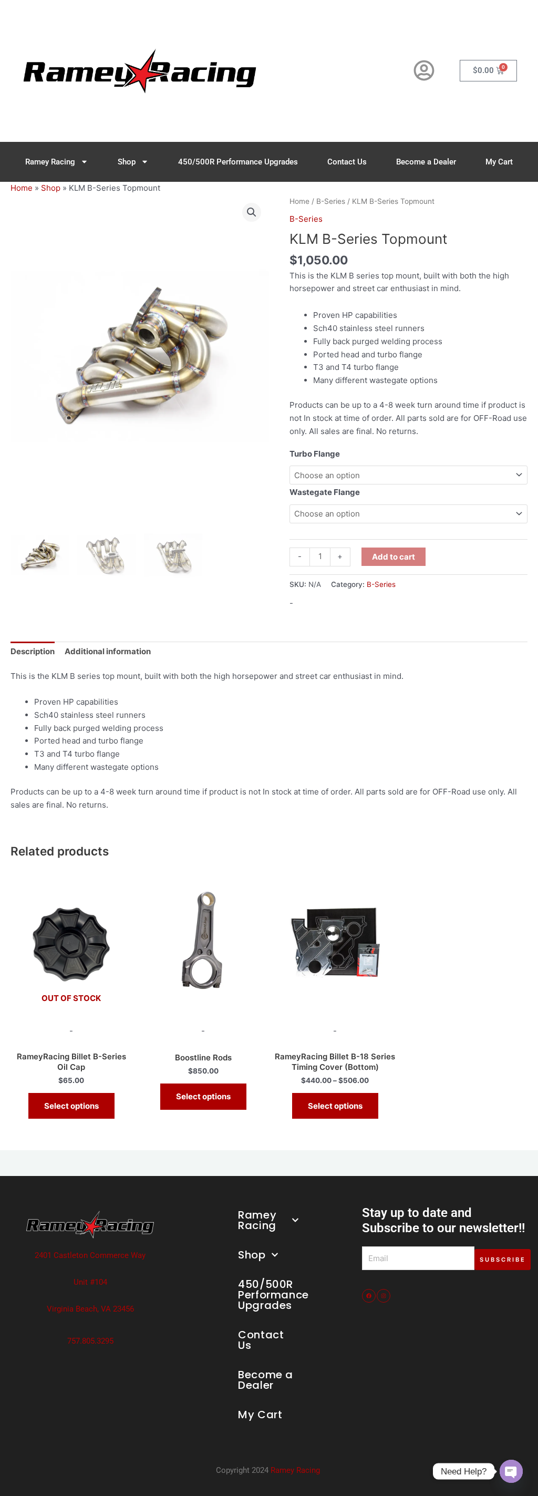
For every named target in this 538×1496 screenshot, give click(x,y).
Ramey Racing (50, 162)
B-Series (330, 201)
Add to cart (393, 557)
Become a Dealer (426, 162)
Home (22, 188)
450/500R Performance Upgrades (238, 162)
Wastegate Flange (324, 492)
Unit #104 (90, 1282)
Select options (71, 1106)
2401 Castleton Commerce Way (90, 1255)
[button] (251, 212)
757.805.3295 (90, 1341)
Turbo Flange (314, 454)
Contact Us (347, 162)
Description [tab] (33, 651)
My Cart (499, 162)
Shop (127, 162)
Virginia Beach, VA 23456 (90, 1309)
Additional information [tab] (108, 651)
